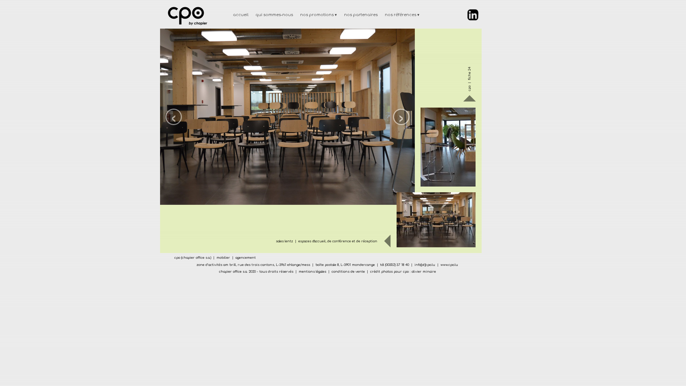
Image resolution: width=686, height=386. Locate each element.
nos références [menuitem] (402, 15)
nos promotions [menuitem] (318, 15)
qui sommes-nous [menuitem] (274, 15)
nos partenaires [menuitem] (361, 15)
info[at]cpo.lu (424, 265)
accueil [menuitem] (240, 15)
